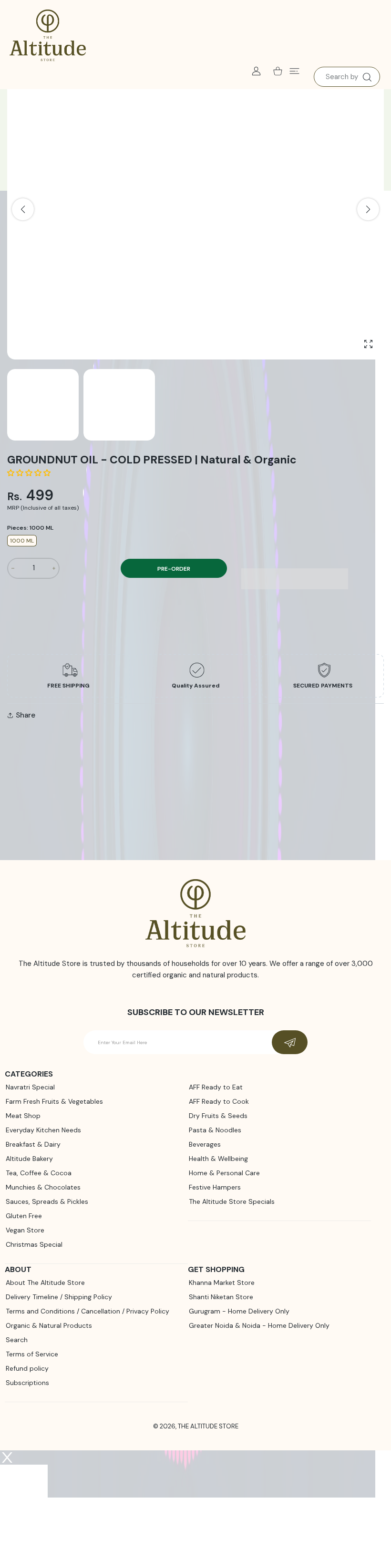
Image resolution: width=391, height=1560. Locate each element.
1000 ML (22, 540)
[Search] (367, 77)
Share (25, 715)
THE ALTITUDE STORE (208, 1426)
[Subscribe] (290, 1042)
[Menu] (294, 70)
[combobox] (347, 77)
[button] (29, 473)
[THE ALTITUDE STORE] (48, 36)
